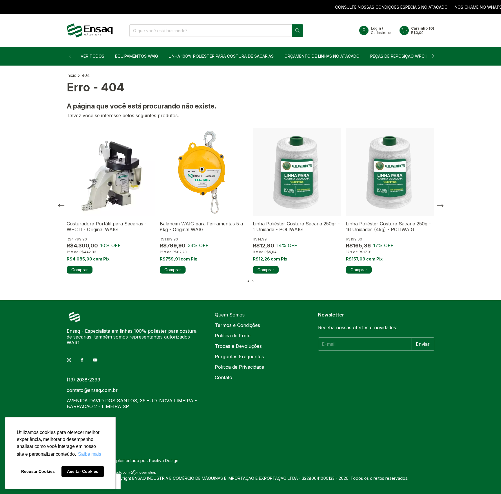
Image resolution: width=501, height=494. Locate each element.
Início (72, 75)
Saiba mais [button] (89, 454)
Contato (223, 377)
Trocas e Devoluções (238, 346)
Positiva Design (163, 460)
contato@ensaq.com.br (92, 390)
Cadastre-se (382, 32)
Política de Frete (233, 336)
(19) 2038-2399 (83, 380)
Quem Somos (230, 315)
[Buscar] (297, 30)
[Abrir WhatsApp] (486, 479)
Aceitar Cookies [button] (82, 471)
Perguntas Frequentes (239, 356)
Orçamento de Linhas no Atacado (322, 56)
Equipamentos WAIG (136, 56)
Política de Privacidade (239, 367)
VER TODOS (92, 56)
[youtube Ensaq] (95, 360)
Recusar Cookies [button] (38, 471)
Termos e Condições (237, 325)
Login (376, 28)
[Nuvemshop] (134, 473)
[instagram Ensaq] (69, 360)
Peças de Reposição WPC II (398, 56)
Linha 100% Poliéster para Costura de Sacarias (221, 56)
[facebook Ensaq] (82, 360)
